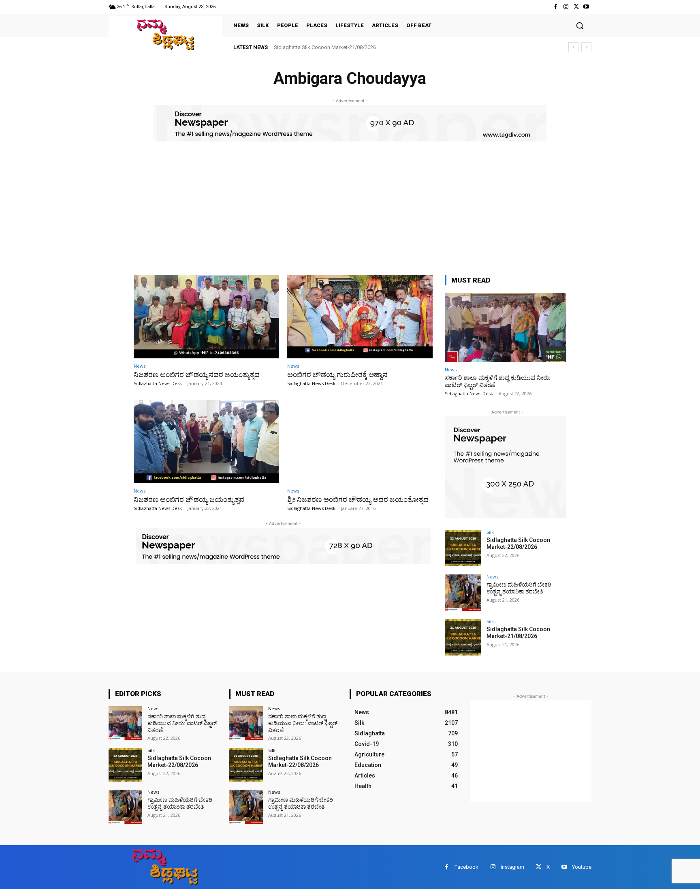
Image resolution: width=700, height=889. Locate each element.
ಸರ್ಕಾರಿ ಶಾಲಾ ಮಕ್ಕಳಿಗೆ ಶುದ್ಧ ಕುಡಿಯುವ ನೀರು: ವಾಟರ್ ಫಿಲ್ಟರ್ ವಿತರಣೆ (182, 723)
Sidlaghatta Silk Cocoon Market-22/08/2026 (518, 543)
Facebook (466, 867)
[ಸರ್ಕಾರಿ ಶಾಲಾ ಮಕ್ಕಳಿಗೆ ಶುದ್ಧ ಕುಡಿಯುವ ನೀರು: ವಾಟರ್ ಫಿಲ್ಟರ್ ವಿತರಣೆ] (505, 327)
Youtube (581, 867)
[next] (586, 47)
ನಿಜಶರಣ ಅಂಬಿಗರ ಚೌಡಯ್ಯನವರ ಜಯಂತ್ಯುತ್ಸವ (197, 375)
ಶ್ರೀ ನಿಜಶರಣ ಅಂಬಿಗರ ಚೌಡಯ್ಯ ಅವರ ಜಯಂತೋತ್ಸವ (358, 499)
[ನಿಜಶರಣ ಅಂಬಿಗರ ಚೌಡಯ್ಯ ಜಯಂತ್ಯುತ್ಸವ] (206, 441)
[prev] (573, 47)
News (139, 366)
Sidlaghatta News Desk (158, 383)
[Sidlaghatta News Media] (165, 34)
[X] (576, 7)
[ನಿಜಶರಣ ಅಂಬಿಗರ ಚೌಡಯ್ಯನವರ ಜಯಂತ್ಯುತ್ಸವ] (206, 316)
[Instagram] (566, 7)
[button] (579, 25)
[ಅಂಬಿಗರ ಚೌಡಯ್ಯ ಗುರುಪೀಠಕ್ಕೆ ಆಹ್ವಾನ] (360, 316)
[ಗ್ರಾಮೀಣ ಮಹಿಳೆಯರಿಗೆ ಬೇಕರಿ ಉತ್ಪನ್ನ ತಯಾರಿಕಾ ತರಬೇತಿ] (463, 592)
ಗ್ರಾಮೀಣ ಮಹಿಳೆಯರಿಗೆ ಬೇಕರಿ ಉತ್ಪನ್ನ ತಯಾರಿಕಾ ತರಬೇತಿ (519, 588)
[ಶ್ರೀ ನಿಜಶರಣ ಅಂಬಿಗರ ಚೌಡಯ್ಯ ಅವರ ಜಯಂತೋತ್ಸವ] (360, 441)
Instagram (512, 867)
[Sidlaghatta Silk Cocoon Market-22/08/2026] (463, 548)
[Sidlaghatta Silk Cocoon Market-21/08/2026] (463, 637)
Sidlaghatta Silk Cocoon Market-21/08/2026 (325, 47)
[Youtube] (586, 7)
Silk (490, 532)
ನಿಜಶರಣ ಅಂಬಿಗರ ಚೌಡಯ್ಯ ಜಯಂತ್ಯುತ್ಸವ (189, 499)
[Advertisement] (350, 214)
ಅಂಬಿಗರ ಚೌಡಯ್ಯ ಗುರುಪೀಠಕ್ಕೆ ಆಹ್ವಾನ (337, 375)
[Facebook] (556, 7)
